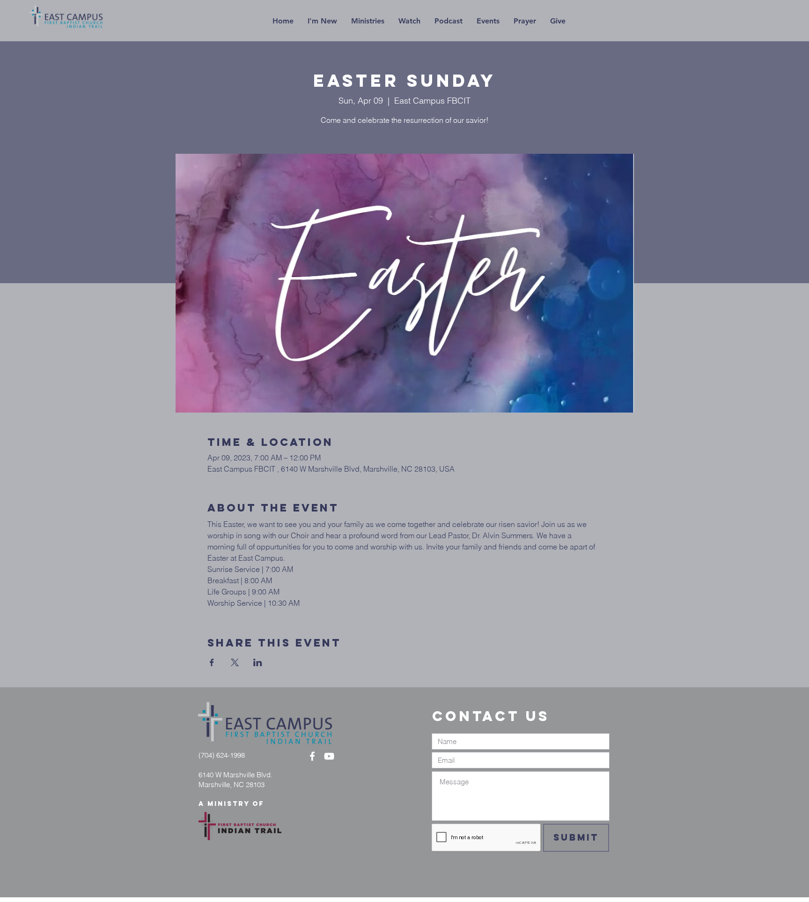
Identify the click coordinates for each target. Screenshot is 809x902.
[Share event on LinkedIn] (257, 662)
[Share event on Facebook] (211, 662)
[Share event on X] (234, 662)
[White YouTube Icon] (329, 756)
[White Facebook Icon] (312, 756)
